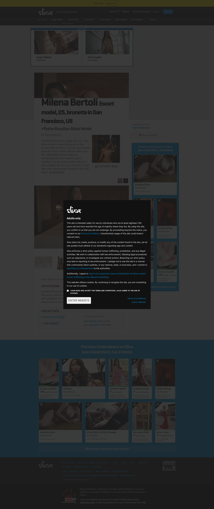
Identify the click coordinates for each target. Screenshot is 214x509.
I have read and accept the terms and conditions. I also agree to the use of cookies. (105, 292)
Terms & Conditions (90, 233)
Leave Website (139, 302)
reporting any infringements (80, 268)
